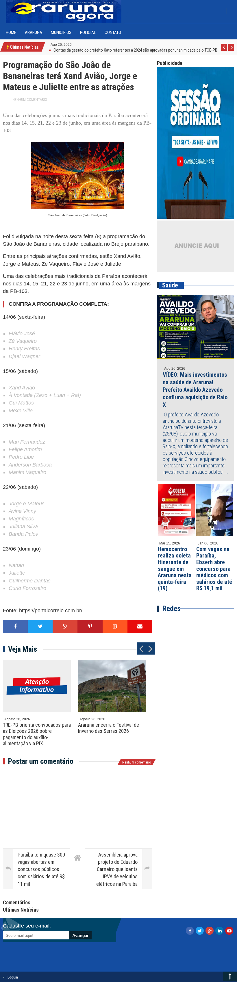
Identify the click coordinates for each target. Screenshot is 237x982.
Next (231, 50)
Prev (224, 50)
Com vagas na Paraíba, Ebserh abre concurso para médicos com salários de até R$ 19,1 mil (214, 569)
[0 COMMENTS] (72, 44)
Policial (88, 32)
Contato (113, 32)
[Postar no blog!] (115, 626)
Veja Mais (22, 649)
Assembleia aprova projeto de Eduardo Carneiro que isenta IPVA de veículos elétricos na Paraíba (117, 869)
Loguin (13, 977)
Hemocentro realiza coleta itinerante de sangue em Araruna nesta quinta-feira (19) (175, 569)
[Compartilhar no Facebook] (15, 626)
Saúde (170, 285)
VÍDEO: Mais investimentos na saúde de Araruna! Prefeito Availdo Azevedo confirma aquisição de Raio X (195, 389)
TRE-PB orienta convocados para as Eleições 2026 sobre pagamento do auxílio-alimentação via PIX (37, 734)
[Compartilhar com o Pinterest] (89, 626)
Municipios (61, 32)
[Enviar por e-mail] (139, 626)
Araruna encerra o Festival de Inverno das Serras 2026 (108, 728)
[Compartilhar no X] (40, 626)
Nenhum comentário (29, 100)
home (11, 32)
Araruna (33, 32)
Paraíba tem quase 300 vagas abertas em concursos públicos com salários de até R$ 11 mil (41, 869)
